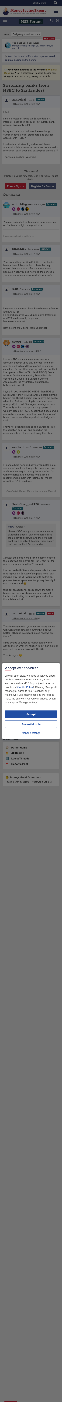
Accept (31, 714)
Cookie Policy (25, 687)
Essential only (31, 724)
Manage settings (31, 733)
